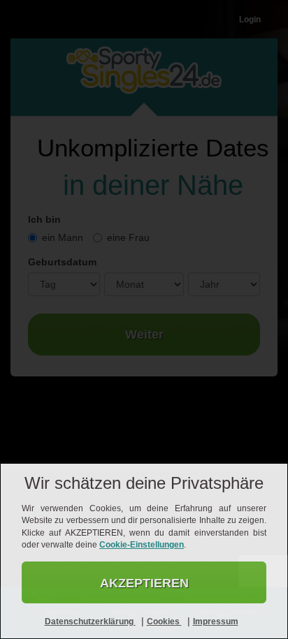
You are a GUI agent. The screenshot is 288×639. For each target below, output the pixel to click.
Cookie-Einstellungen (141, 545)
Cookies (164, 621)
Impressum (215, 621)
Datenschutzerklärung (90, 621)
